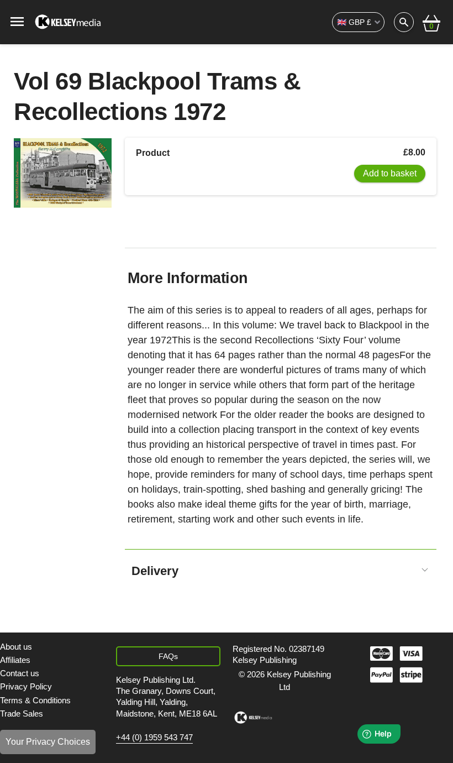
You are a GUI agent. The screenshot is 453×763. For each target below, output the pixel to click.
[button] (431, 22)
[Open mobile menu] (17, 20)
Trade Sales (21, 713)
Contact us (19, 673)
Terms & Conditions (35, 700)
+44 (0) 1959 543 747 (154, 737)
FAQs (168, 656)
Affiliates (15, 660)
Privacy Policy (26, 686)
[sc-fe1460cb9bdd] (253, 717)
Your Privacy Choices (48, 741)
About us (16, 646)
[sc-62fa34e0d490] (68, 22)
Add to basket (390, 173)
